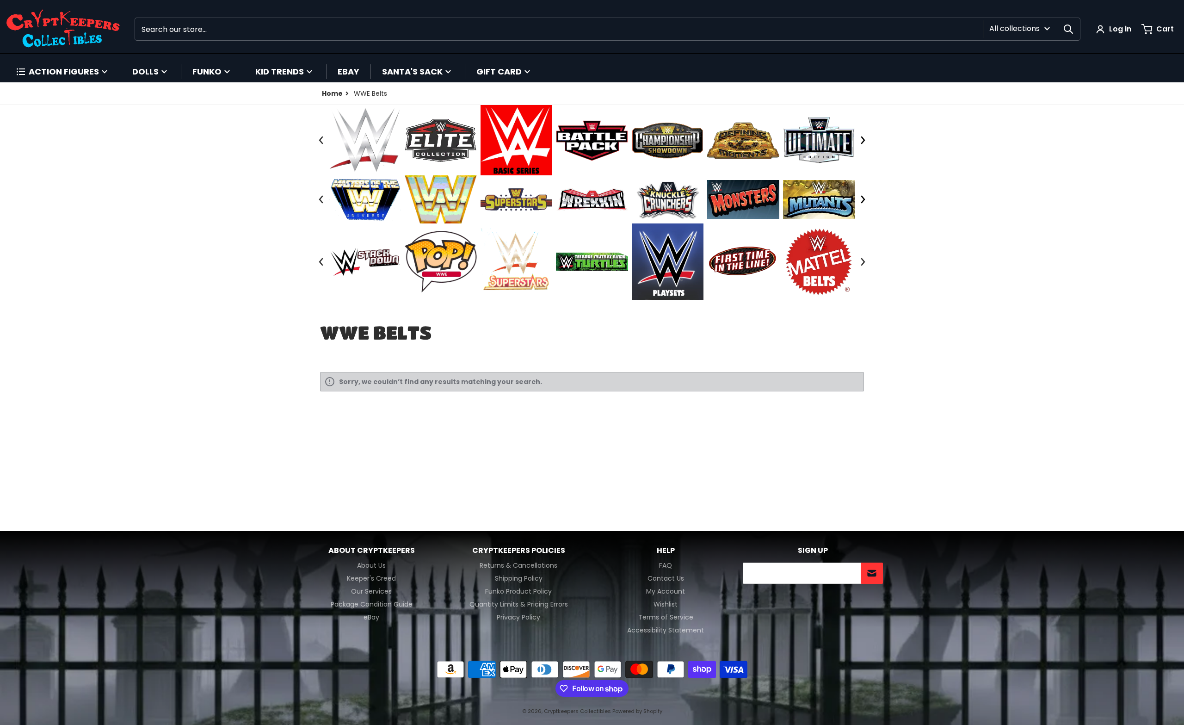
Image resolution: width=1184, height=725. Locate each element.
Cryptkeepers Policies (518, 550)
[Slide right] (863, 140)
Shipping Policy (519, 578)
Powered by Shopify (637, 711)
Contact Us (666, 578)
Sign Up (813, 550)
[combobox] (607, 29)
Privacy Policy (518, 617)
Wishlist (666, 604)
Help (666, 550)
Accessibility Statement (665, 630)
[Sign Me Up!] (872, 573)
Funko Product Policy (518, 591)
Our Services (371, 591)
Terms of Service (665, 617)
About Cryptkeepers (371, 550)
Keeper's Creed (371, 578)
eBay (371, 617)
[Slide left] (320, 140)
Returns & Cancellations (518, 565)
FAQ (665, 565)
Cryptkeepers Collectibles (578, 711)
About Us (371, 565)
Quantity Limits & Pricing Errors (518, 604)
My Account (665, 591)
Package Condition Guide (372, 604)
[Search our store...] (1068, 29)
